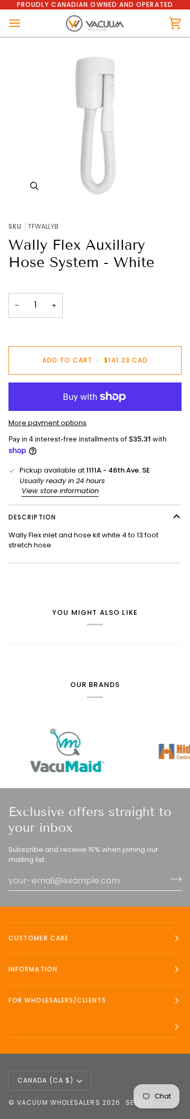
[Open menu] (24, 23)
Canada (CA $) (45, 1080)
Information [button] (33, 969)
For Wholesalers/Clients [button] (57, 1000)
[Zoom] (95, 125)
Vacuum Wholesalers (58, 1102)
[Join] (173, 879)
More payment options (47, 423)
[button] (95, 1027)
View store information (60, 491)
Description (32, 517)
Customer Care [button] (38, 938)
